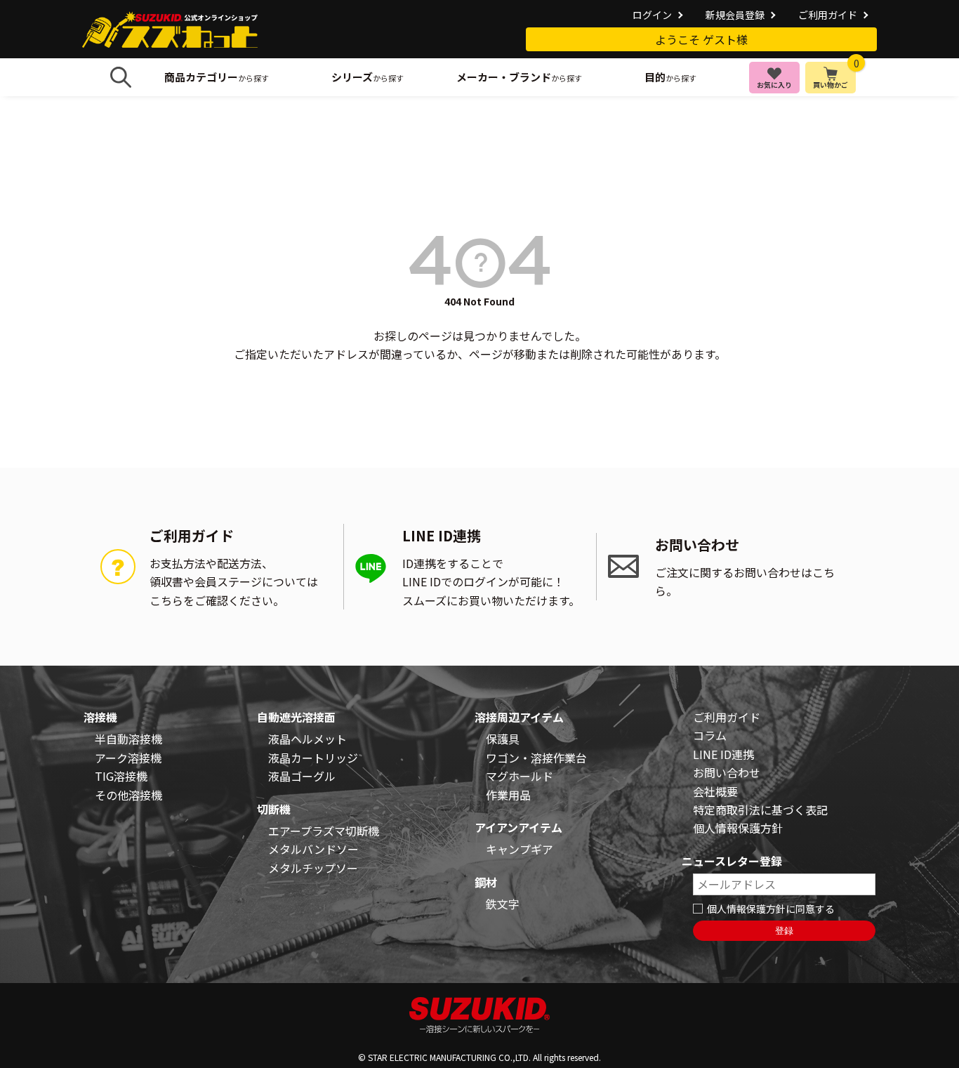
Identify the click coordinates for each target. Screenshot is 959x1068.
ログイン (652, 15)
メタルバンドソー (313, 848)
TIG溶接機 (121, 775)
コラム (710, 735)
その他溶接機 (128, 794)
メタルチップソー (313, 867)
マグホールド (519, 775)
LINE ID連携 (723, 754)
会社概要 (715, 791)
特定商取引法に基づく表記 (760, 809)
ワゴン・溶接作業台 (536, 757)
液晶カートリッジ (313, 757)
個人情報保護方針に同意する (771, 909)
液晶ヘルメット (307, 738)
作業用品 (508, 794)
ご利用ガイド (827, 15)
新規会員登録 (735, 15)
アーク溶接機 (128, 757)
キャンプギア (519, 848)
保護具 (503, 738)
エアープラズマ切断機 (323, 830)
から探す (216, 77)
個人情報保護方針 (738, 827)
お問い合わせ (726, 772)
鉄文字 (503, 903)
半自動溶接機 (128, 738)
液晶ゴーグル (302, 775)
